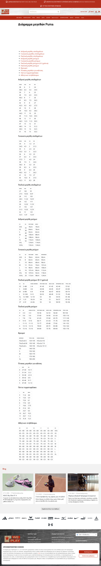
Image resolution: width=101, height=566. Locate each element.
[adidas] (4, 518)
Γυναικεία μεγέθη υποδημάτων (32, 54)
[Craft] (24, 518)
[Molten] (70, 518)
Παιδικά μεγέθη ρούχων (30, 66)
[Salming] (90, 518)
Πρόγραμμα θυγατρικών (34, 541)
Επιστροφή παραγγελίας (58, 539)
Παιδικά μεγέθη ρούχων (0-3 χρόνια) (34, 63)
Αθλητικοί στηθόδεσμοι (30, 75)
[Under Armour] (50, 524)
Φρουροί (24, 68)
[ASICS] (11, 518)
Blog (4, 469)
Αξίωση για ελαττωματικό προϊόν (60, 542)
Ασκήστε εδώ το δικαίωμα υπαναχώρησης (63, 537)
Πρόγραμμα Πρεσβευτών (34, 539)
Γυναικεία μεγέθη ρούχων (30, 61)
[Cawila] (17, 518)
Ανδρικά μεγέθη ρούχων (30, 59)
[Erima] (31, 518)
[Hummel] (37, 518)
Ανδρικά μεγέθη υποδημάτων (32, 51)
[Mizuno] (63, 518)
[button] (55, 11)
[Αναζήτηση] (58, 11)
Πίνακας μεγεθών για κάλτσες (32, 70)
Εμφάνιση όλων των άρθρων (50, 509)
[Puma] (83, 518)
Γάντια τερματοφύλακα (29, 73)
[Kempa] (50, 518)
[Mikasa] (57, 518)
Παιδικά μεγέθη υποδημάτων (32, 56)
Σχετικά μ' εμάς (84, 11)
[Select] (96, 518)
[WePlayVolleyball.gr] (14, 540)
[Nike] (76, 518)
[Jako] (44, 518)
